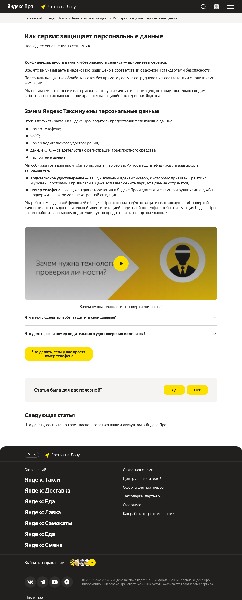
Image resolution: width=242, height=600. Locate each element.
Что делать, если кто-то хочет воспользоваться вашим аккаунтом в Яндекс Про (95, 425)
